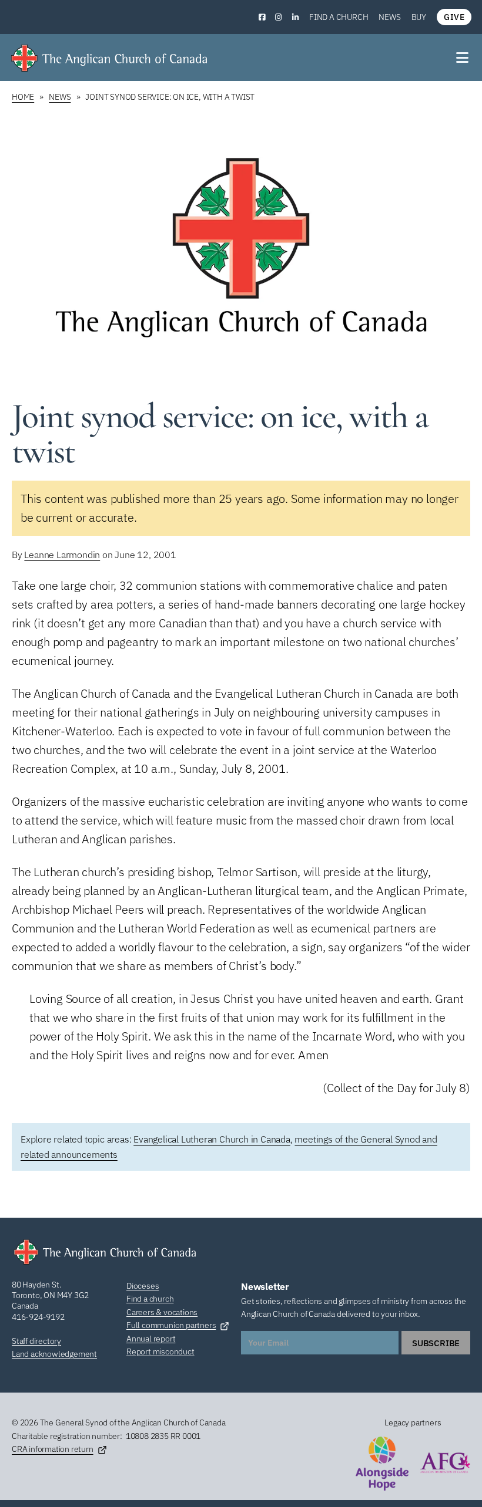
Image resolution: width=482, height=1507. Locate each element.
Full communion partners (171, 1325)
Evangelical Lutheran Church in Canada (211, 1139)
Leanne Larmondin (62, 554)
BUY (418, 17)
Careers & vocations (162, 1312)
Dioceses (142, 1285)
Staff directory (36, 1341)
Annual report (150, 1338)
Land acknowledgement (54, 1354)
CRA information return (52, 1449)
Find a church (338, 17)
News (389, 17)
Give (454, 17)
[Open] (463, 57)
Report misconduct (160, 1351)
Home (23, 97)
